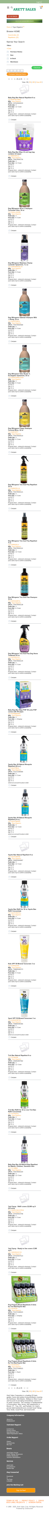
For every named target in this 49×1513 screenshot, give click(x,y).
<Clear (9, 48)
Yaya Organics (16, 101)
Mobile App (10, 1468)
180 (33, 82)
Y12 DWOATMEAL (14, 321)
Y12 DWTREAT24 (14, 657)
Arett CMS (10, 1465)
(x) (23, 26)
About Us (10, 1419)
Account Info (11, 1443)
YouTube (9, 1479)
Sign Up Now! (21, 1490)
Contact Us (10, 1429)
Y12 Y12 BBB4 (13, 1168)
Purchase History (16, 52)
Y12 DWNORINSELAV (15, 266)
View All (39, 82)
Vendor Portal (35, 1502)
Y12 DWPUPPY (13, 432)
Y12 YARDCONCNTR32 (16, 1210)
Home (9, 27)
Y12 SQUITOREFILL (14, 913)
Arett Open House (12, 1452)
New (11, 55)
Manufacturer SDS (13, 1432)
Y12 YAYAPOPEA (13, 1365)
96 (30, 82)
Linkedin (9, 1481)
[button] (24, 31)
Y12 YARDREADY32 (15, 1252)
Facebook (10, 1476)
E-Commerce (11, 1467)
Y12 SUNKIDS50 (13, 965)
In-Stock (13, 58)
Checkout (37, 68)
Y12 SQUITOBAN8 (14, 856)
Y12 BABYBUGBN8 (14, 99)
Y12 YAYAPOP (12, 1308)
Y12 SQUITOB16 (13, 768)
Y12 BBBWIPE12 (13, 156)
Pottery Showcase (12, 1455)
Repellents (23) (13, 37)
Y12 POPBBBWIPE (14, 713)
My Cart (9, 1444)
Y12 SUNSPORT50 (14, 1020)
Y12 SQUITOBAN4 (14, 821)
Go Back (13, 16)
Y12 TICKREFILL (13, 1113)
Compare (13, 120)
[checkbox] (8, 52)
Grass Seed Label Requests (25, 1501)
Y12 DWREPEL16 (14, 488)
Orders (9, 1441)
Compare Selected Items (17, 74)
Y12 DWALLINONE (14, 212)
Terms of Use (12, 1501)
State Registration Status (15, 1433)
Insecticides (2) (13, 35)
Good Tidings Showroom (15, 1454)
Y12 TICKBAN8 (13, 1057)
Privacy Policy (11, 1430)
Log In (39, 2)
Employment (11, 1421)
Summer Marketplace (13, 1457)
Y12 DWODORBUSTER (16, 377)
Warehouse (14, 62)
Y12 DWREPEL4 (13, 544)
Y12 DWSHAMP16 (14, 601)
